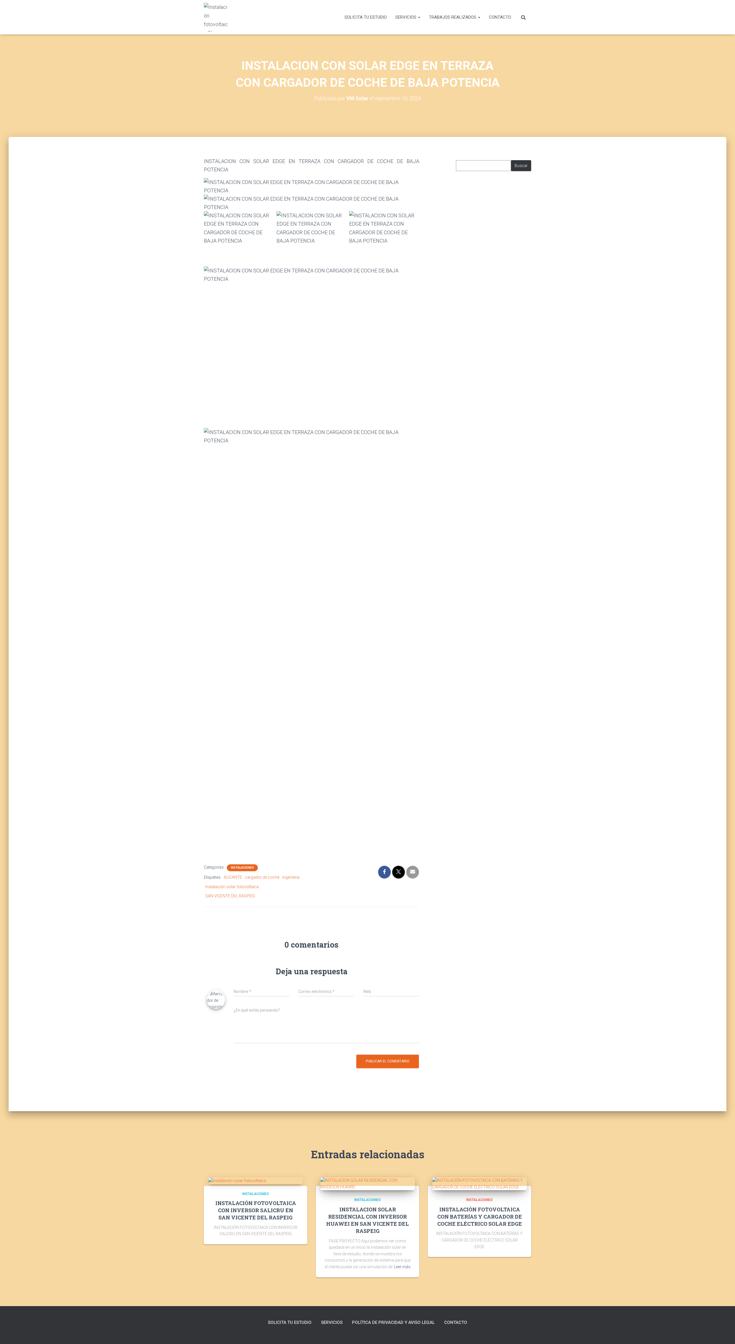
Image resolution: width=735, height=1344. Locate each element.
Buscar (521, 165)
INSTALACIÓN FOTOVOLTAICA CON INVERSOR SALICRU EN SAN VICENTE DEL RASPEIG (255, 1210)
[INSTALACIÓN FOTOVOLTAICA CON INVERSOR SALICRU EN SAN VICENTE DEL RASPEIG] (237, 1180)
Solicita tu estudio (366, 17)
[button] (418, 17)
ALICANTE (233, 877)
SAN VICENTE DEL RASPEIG (230, 896)
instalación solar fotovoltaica (232, 886)
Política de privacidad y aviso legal (393, 1322)
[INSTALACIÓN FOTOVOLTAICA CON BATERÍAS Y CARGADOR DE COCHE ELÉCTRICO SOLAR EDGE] (479, 1183)
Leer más (402, 1266)
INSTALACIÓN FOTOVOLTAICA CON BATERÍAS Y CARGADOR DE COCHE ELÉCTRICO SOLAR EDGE (479, 1216)
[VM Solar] (216, 17)
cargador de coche (262, 877)
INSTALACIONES (242, 867)
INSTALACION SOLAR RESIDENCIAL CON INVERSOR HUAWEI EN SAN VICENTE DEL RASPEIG (367, 1220)
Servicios (406, 17)
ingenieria (290, 877)
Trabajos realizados (453, 17)
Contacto (500, 17)
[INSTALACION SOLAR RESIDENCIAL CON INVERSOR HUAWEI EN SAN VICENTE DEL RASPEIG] (367, 1183)
